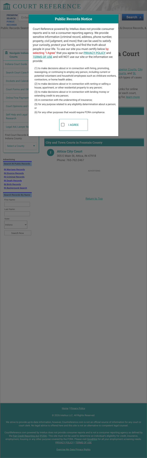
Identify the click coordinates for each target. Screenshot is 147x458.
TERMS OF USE (42, 57)
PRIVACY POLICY (94, 52)
